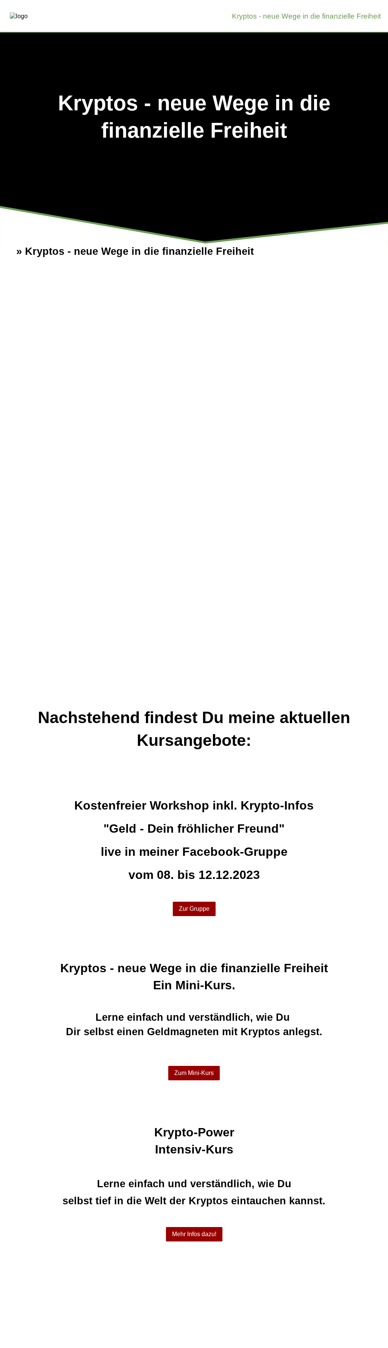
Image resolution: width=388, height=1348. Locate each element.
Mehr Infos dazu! (194, 1234)
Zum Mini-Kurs (194, 1073)
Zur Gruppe (194, 908)
